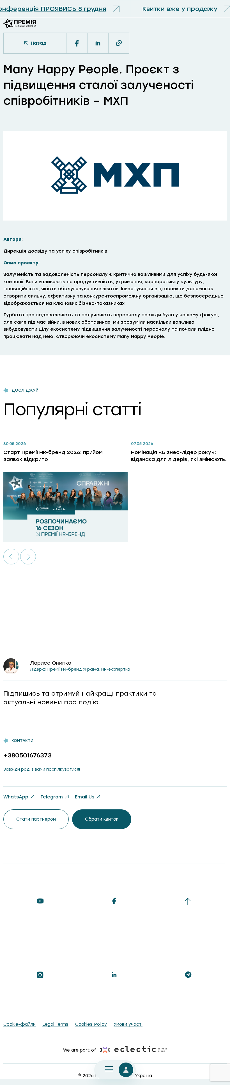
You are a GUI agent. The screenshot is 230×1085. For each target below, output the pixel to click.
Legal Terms (55, 1024)
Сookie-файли (19, 1024)
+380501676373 (27, 755)
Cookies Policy (91, 1024)
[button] (11, 556)
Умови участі (128, 1024)
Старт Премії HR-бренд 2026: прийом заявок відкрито (53, 455)
